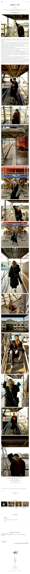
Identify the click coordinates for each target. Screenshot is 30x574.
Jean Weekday (15, 481)
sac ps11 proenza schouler (17, 10)
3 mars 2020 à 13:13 (6, 518)
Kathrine (5, 517)
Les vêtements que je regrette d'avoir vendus (21, 543)
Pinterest (15, 561)
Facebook (15, 559)
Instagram (15, 560)
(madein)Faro (16, 492)
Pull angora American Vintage (15, 482)
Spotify (15, 562)
